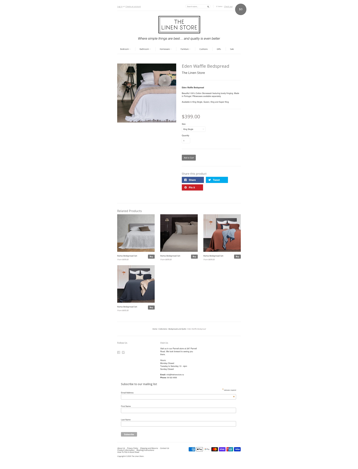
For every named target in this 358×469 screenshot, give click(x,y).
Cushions (203, 49)
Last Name (126, 420)
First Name (126, 406)
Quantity (185, 135)
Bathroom (144, 49)
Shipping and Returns (149, 448)
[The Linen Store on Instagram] (123, 352)
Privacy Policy (132, 448)
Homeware (165, 49)
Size (184, 124)
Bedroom (124, 49)
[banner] (179, 28)
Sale (232, 49)
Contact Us (164, 448)
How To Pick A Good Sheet (128, 452)
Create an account (133, 6)
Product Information (125, 450)
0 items (219, 6)
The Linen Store (193, 72)
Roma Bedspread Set (127, 255)
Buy (151, 256)
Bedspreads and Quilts (177, 329)
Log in (120, 6)
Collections (162, 329)
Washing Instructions (145, 450)
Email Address (178, 393)
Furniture (185, 49)
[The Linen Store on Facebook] (118, 352)
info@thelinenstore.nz (175, 374)
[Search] (208, 6)
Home (154, 329)
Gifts (219, 49)
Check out (228, 6)
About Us (121, 448)
